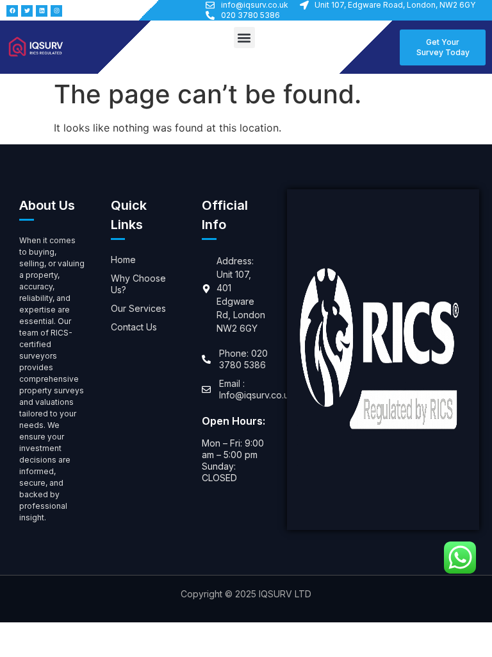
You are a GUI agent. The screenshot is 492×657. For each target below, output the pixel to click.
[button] (244, 37)
